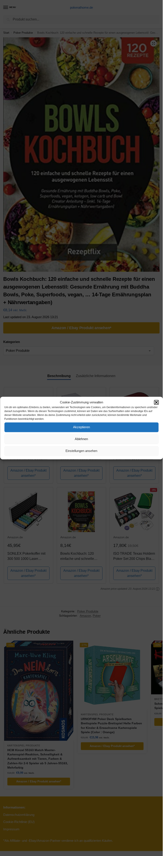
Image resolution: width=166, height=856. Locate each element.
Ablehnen (81, 439)
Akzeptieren (81, 427)
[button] (156, 402)
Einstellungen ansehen (81, 451)
